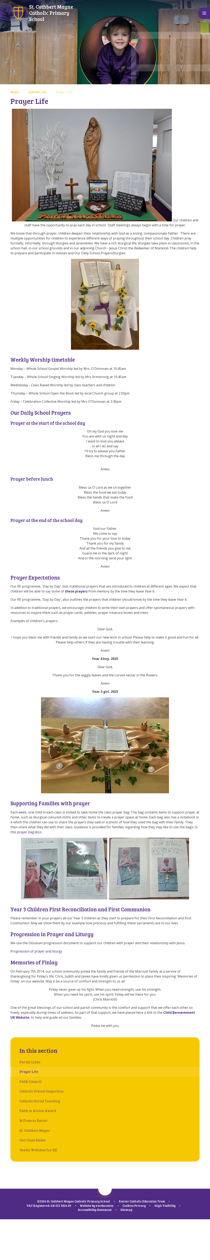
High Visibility (165, 1205)
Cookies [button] (128, 1205)
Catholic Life (37, 92)
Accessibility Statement (95, 1210)
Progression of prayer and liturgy (36, 951)
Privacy (140, 1205)
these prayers (76, 591)
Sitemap (126, 1210)
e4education (105, 1205)
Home (14, 92)
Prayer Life (64, 92)
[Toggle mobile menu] (204, 13)
